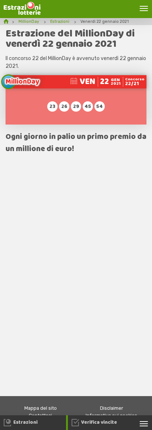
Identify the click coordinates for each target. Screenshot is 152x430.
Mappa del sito (40, 408)
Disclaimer (111, 408)
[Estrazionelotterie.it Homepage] (22, 13)
